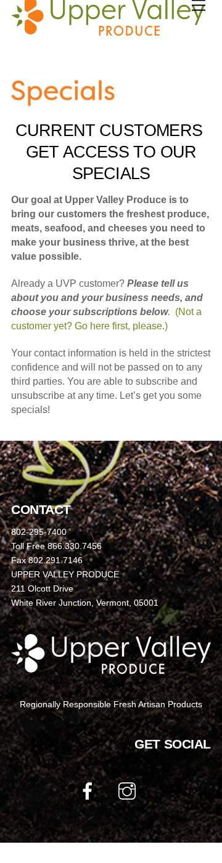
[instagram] (129, 791)
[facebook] (90, 791)
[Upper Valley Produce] (108, 30)
